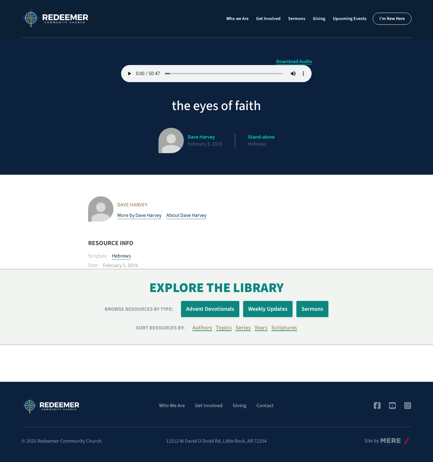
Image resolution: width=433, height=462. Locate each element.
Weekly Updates (268, 309)
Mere (385, 439)
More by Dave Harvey (139, 215)
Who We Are (172, 405)
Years (261, 328)
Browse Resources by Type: (139, 309)
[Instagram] (407, 405)
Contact (265, 405)
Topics (224, 328)
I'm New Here (392, 19)
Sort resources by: (160, 327)
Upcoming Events (349, 19)
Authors (202, 328)
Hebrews (121, 255)
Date (93, 265)
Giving (319, 19)
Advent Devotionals (210, 309)
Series (243, 328)
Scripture (97, 255)
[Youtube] (392, 405)
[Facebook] (377, 405)
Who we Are (237, 19)
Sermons (296, 19)
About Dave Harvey (186, 215)
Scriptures (284, 328)
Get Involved (268, 19)
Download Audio (294, 61)
